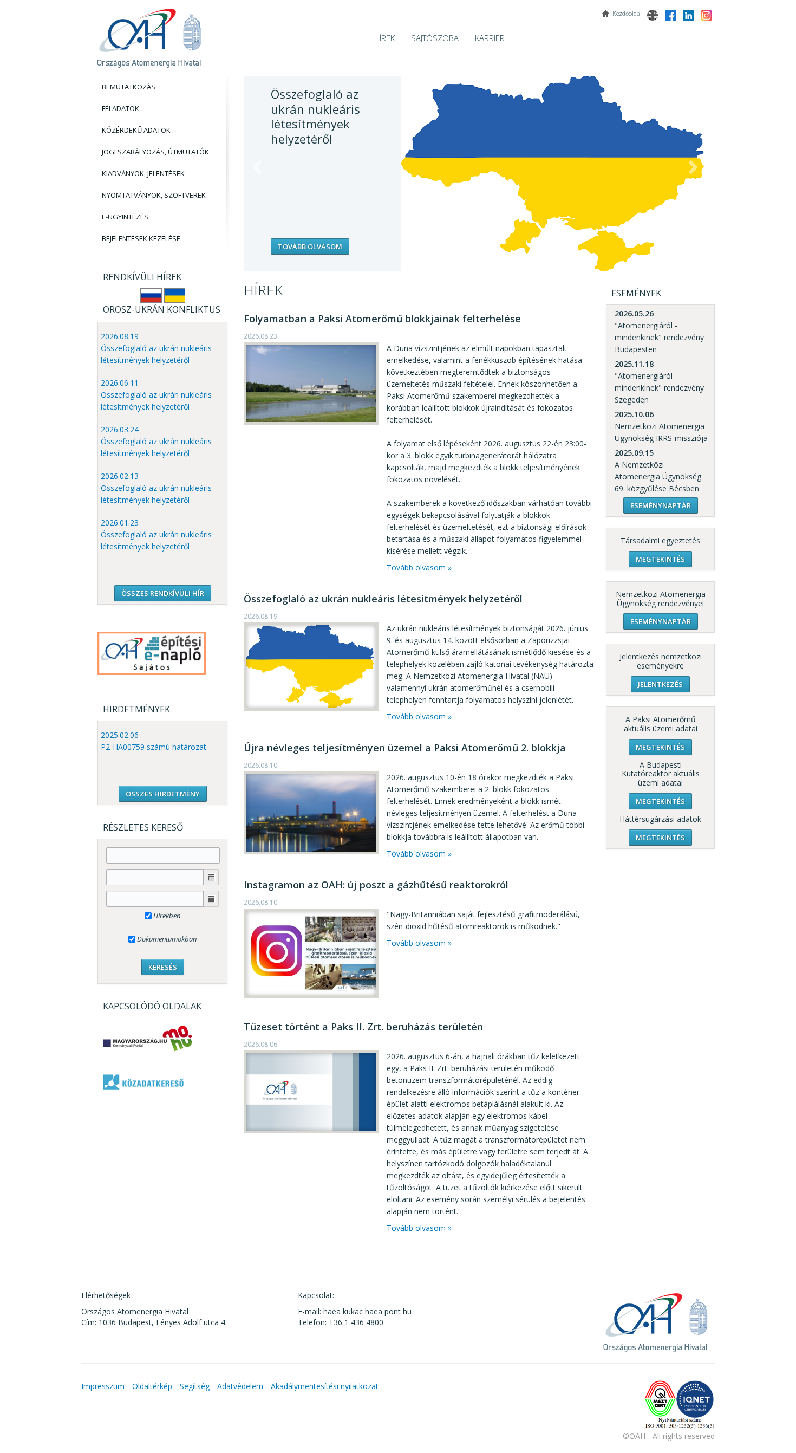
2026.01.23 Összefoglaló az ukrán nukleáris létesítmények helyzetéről (156, 534)
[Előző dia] (257, 167)
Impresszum (103, 1386)
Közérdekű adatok (136, 130)
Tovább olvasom (310, 246)
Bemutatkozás (128, 87)
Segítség (195, 1386)
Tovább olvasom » (419, 567)
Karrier (490, 38)
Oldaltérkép (152, 1386)
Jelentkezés (660, 684)
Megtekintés (660, 559)
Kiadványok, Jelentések (143, 173)
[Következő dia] (693, 167)
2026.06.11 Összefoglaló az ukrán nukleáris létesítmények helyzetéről (156, 395)
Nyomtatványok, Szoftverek (154, 195)
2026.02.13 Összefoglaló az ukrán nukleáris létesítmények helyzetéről (156, 488)
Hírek (384, 38)
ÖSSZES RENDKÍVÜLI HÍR (162, 593)
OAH (149, 34)
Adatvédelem (240, 1386)
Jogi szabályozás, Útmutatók (155, 152)
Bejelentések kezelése (141, 238)
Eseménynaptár (660, 505)
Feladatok (120, 108)
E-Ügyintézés (125, 217)
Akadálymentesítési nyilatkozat (325, 1386)
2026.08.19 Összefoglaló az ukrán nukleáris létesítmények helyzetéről (156, 348)
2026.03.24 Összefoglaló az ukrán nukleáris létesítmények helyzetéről (156, 441)
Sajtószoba (435, 38)
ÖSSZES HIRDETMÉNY (163, 794)
